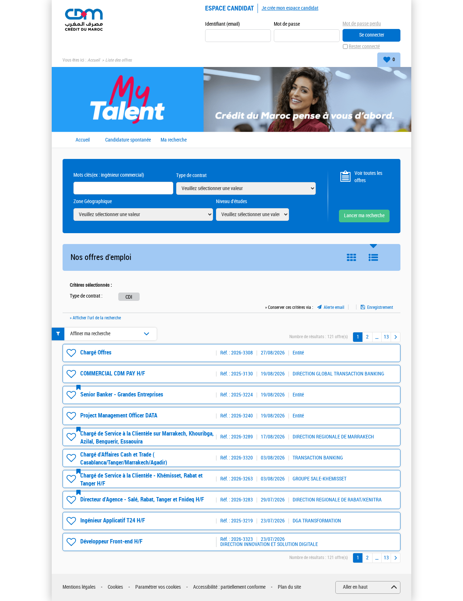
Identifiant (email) (222, 24)
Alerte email (334, 307)
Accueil (94, 60)
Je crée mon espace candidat (290, 8)
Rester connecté (364, 46)
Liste (373, 257)
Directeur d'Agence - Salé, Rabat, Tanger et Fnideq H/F (142, 499)
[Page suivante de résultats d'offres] (395, 337)
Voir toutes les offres (368, 177)
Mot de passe (287, 24)
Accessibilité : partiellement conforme (229, 587)
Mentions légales (79, 587)
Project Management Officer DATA (118, 415)
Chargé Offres (95, 352)
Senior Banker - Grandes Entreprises (121, 394)
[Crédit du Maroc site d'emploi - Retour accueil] (84, 18)
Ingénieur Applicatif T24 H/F (112, 520)
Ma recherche (174, 140)
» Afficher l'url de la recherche (95, 317)
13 (386, 337)
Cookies (115, 587)
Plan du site (289, 587)
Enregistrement (380, 307)
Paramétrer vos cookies (158, 587)
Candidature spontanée (128, 140)
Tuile (351, 257)
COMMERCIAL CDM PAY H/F (112, 373)
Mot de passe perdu (362, 24)
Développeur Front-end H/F (111, 541)
